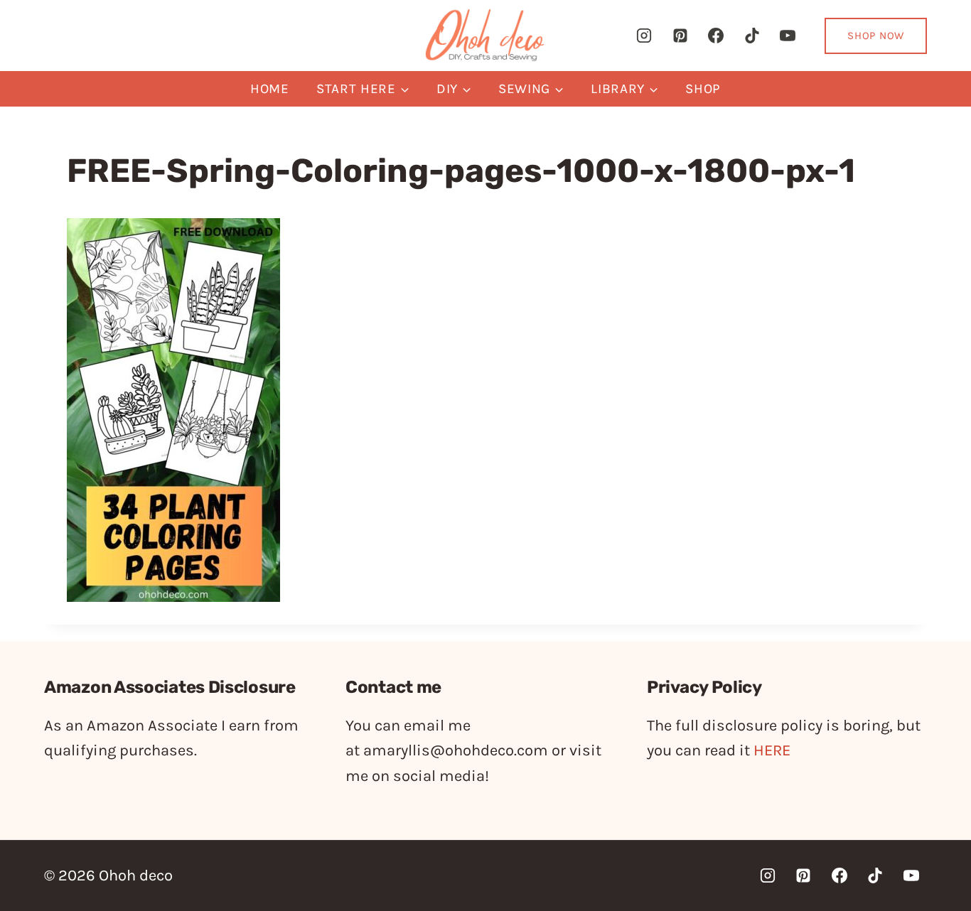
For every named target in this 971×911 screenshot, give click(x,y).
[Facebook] (715, 35)
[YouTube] (787, 35)
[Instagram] (644, 35)
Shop (703, 89)
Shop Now (875, 35)
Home (269, 89)
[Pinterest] (680, 35)
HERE (771, 750)
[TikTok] (752, 35)
